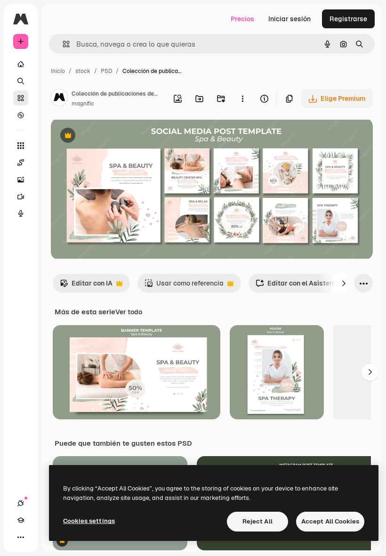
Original (111, 136)
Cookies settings (89, 521)
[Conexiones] (20, 503)
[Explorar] (20, 115)
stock (82, 71)
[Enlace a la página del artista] (59, 99)
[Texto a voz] (20, 213)
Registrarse (348, 19)
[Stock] (20, 98)
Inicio (58, 71)
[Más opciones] (242, 98)
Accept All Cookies (330, 521)
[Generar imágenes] (20, 179)
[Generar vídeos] (20, 196)
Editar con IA (86, 286)
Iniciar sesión (289, 19)
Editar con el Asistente (297, 286)
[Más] (20, 537)
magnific (83, 103)
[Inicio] (20, 64)
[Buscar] (20, 81)
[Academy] (20, 520)
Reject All (257, 521)
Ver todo (128, 312)
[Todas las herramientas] (20, 145)
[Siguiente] (343, 283)
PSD (106, 71)
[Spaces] (20, 162)
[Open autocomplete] (62, 44)
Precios (242, 19)
